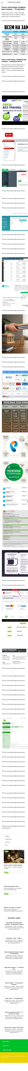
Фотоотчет (6, 1045)
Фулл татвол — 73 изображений (14, 998)
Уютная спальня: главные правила (13, 865)
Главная (7, 836)
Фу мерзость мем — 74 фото (14, 938)
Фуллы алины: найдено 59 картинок (14, 1027)
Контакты (7, 842)
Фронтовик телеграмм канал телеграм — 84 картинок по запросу (14, 923)
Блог (6, 845)
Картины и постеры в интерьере (12, 907)
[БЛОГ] (14, 862)
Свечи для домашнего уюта (11, 886)
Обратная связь (7, 1050)
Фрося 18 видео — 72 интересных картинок (14, 983)
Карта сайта (6, 1041)
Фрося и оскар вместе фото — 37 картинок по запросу (14, 1013)
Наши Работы (8, 839)
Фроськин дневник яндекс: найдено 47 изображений (14, 952)
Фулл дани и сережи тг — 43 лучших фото (14, 968)
